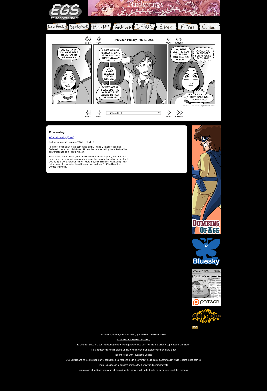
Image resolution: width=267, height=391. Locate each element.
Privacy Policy (143, 339)
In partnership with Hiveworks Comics (133, 355)
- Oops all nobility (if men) (61, 137)
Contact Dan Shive (126, 339)
